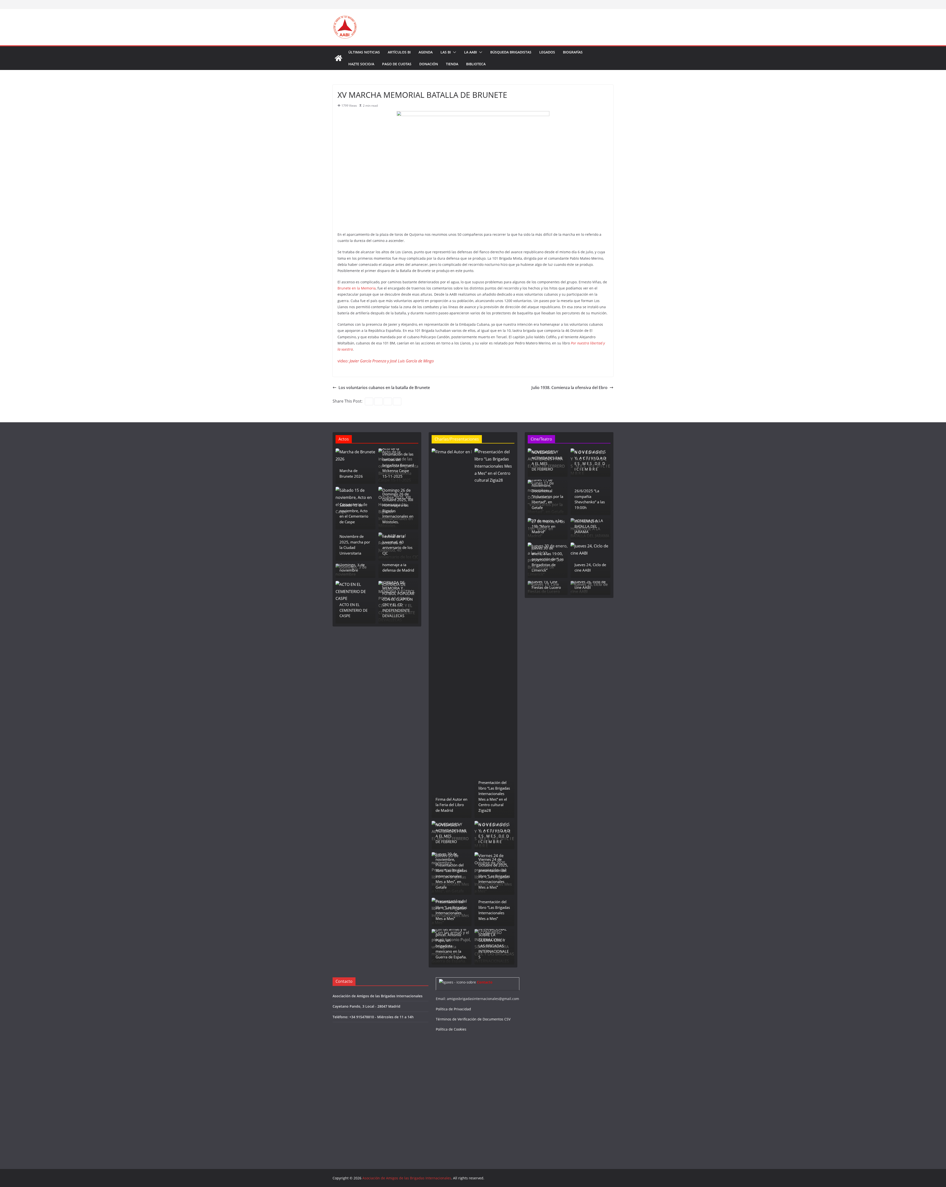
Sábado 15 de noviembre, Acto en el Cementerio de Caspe (353, 513)
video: (386, 361)
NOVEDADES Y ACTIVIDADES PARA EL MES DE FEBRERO (451, 833)
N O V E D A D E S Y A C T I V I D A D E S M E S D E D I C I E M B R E (494, 833)
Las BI (445, 52)
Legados (547, 52)
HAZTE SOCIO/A (361, 64)
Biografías (573, 52)
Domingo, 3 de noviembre (352, 567)
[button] (453, 52)
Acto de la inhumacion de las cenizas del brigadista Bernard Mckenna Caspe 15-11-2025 (398, 462)
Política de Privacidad (453, 1009)
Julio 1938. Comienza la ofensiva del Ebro (569, 387)
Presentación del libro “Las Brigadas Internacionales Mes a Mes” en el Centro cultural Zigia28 (494, 796)
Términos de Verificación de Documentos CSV (473, 1019)
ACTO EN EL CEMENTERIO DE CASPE (353, 610)
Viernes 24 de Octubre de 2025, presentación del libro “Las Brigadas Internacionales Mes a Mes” (494, 873)
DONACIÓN (428, 64)
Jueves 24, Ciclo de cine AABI (590, 567)
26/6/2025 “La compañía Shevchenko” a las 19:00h (589, 499)
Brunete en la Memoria (357, 288)
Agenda (426, 52)
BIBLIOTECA (476, 64)
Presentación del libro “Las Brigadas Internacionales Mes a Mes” (451, 910)
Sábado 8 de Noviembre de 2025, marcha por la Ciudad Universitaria (354, 542)
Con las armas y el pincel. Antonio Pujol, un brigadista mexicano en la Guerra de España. (451, 943)
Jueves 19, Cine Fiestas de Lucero (546, 584)
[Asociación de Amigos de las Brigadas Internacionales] (338, 58)
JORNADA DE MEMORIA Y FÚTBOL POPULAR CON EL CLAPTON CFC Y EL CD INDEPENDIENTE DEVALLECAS (398, 599)
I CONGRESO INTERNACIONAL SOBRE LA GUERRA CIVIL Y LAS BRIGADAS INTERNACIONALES (493, 940)
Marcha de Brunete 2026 (351, 473)
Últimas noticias (364, 52)
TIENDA (452, 64)
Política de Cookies (451, 1029)
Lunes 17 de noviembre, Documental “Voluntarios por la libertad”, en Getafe (547, 493)
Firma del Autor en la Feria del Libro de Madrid (451, 805)
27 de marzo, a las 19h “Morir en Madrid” (547, 526)
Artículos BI (399, 52)
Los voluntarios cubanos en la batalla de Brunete (384, 387)
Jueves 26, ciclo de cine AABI (590, 584)
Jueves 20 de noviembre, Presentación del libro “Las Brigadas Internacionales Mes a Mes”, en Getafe (451, 870)
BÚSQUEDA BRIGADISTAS (510, 52)
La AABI (470, 52)
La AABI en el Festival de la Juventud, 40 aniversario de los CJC (397, 542)
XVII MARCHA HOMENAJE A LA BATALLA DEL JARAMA (588, 523)
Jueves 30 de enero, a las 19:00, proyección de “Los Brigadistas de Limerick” (548, 559)
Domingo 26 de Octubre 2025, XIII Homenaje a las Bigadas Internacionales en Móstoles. (397, 508)
